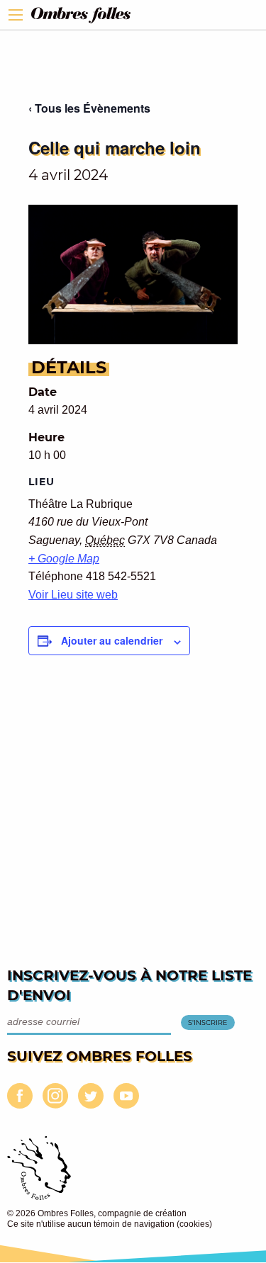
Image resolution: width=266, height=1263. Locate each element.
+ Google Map (63, 559)
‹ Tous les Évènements (89, 108)
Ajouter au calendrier (111, 640)
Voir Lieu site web (73, 595)
